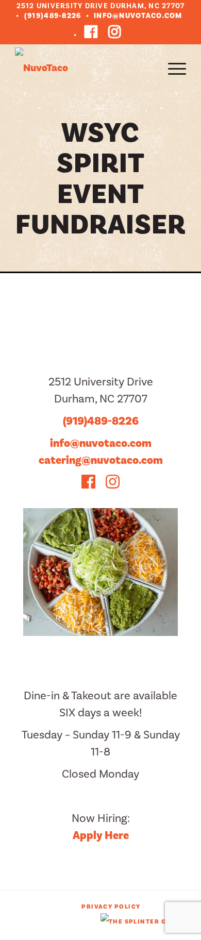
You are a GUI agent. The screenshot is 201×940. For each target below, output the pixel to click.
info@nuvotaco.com (138, 16)
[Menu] (172, 68)
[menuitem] (172, 68)
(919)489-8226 (52, 16)
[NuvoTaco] (83, 68)
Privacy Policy (110, 907)
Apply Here (101, 835)
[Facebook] (91, 32)
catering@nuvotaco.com (101, 460)
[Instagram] (115, 32)
